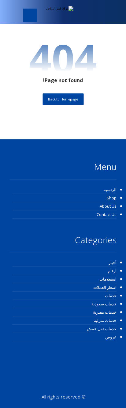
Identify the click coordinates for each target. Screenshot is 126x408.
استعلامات (108, 279)
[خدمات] (55, 12)
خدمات (111, 295)
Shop (112, 198)
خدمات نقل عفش (102, 328)
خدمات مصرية (105, 312)
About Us (108, 206)
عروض (111, 337)
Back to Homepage (63, 99)
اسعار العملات (105, 287)
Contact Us (107, 214)
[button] (30, 15)
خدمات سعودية (104, 304)
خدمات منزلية (105, 320)
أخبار (113, 262)
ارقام (112, 271)
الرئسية (110, 189)
